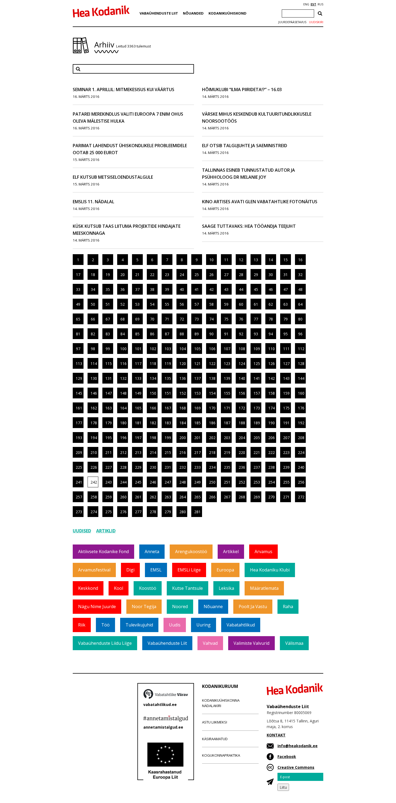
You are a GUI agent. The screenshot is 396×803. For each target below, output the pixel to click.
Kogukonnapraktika (221, 755)
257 (79, 496)
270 (271, 496)
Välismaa (294, 643)
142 (271, 378)
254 (271, 482)
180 (123, 422)
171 (227, 408)
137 (197, 378)
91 (226, 333)
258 (94, 496)
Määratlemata (264, 588)
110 (271, 348)
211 (108, 452)
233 (197, 467)
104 (182, 348)
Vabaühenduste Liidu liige (105, 643)
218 (212, 452)
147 (108, 393)
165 (138, 408)
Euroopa (225, 570)
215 (168, 452)
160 (301, 393)
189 (256, 422)
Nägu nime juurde (97, 606)
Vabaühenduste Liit (159, 13)
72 (182, 319)
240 (301, 467)
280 (182, 511)
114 (94, 363)
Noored (180, 606)
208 (301, 437)
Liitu (283, 787)
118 (153, 363)
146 (94, 393)
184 (182, 422)
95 (285, 333)
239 (286, 467)
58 (211, 304)
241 (79, 482)
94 (271, 333)
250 (212, 482)
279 (168, 511)
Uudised (82, 531)
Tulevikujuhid (139, 625)
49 (78, 304)
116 (123, 363)
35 (108, 289)
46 (271, 289)
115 (108, 363)
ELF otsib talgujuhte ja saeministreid (244, 146)
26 (211, 274)
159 (286, 393)
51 (108, 304)
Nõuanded (193, 13)
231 (168, 467)
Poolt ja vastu (253, 606)
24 (182, 274)
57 (196, 304)
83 (108, 333)
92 (241, 333)
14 (271, 259)
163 (108, 408)
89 (196, 333)
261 (138, 496)
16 (300, 259)
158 (271, 393)
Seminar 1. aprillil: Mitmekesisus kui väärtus (123, 89)
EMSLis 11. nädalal (93, 202)
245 (138, 482)
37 (137, 289)
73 (196, 319)
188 (242, 422)
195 (108, 437)
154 (212, 393)
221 (256, 452)
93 (256, 333)
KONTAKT (276, 734)
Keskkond (88, 588)
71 (167, 319)
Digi (130, 570)
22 (152, 274)
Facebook (286, 756)
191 (286, 422)
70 (152, 319)
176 (301, 408)
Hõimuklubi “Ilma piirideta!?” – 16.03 (242, 89)
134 (153, 378)
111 (286, 348)
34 (93, 289)
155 (227, 393)
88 (182, 333)
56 (182, 304)
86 (152, 333)
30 (271, 274)
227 (108, 467)
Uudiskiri (316, 22)
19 (108, 274)
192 (301, 422)
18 (93, 274)
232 (182, 467)
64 (300, 304)
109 (256, 348)
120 (182, 363)
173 (256, 408)
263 (168, 496)
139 (227, 378)
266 (212, 496)
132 (123, 378)
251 (227, 482)
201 (197, 437)
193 (79, 437)
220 (242, 452)
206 (271, 437)
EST (313, 4)
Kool (118, 588)
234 (212, 467)
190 (271, 422)
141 (256, 378)
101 (138, 348)
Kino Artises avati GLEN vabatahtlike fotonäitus (259, 202)
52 (122, 304)
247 (168, 482)
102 (153, 348)
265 (197, 496)
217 (197, 452)
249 (197, 482)
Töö (105, 625)
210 (94, 452)
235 (227, 467)
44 (241, 289)
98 (93, 348)
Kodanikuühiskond (227, 13)
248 (182, 482)
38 (152, 289)
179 (108, 422)
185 (197, 422)
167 (168, 408)
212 (123, 452)
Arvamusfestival (94, 570)
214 (153, 452)
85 (137, 333)
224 (301, 452)
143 (286, 378)
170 (212, 408)
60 (241, 304)
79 (285, 319)
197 (138, 437)
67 (108, 319)
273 (79, 511)
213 (138, 452)
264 (182, 496)
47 (285, 289)
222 (271, 452)
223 (286, 452)
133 (138, 378)
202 (212, 437)
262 (153, 496)
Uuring (203, 625)
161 (79, 408)
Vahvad (210, 643)
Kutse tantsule (187, 588)
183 (168, 422)
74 (211, 319)
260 (123, 496)
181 (138, 422)
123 (227, 363)
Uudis (174, 625)
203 (227, 437)
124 (242, 363)
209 (79, 452)
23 (167, 274)
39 (167, 289)
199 (168, 437)
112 (301, 348)
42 (211, 289)
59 (226, 304)
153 (197, 393)
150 (153, 393)
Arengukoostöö (191, 551)
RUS (320, 4)
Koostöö (147, 588)
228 (123, 467)
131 (108, 378)
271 (286, 496)
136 (182, 378)
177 (79, 422)
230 (153, 467)
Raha (288, 606)
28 (241, 274)
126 (271, 363)
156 (242, 393)
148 (123, 393)
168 (182, 408)
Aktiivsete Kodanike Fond (103, 551)
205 (256, 437)
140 (242, 378)
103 (168, 348)
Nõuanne (213, 606)
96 (300, 333)
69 (137, 319)
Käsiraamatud (215, 738)
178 (94, 422)
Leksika (226, 588)
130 (94, 378)
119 (168, 363)
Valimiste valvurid (251, 643)
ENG (306, 4)
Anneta (152, 551)
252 (242, 482)
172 (242, 408)
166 (153, 408)
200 (182, 437)
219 (227, 452)
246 (153, 482)
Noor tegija (144, 606)
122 (212, 363)
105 (197, 348)
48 (300, 289)
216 (182, 452)
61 (256, 304)
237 (256, 467)
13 (256, 259)
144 (301, 378)
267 (227, 496)
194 (94, 437)
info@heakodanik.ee (297, 745)
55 (167, 304)
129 (79, 378)
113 (79, 363)
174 (271, 408)
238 (271, 467)
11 (226, 259)
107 (227, 348)
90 (211, 333)
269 (256, 496)
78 (271, 319)
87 (167, 333)
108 (242, 348)
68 (122, 319)
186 (212, 422)
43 (226, 289)
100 (123, 348)
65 (78, 319)
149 (138, 393)
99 (108, 348)
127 (286, 363)
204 (242, 437)
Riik (81, 625)
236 (242, 467)
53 (137, 304)
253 (256, 482)
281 (197, 511)
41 (196, 289)
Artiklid (106, 531)
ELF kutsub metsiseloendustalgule (113, 177)
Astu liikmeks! (214, 722)
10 (211, 259)
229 (138, 467)
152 (182, 393)
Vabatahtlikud (241, 625)
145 (79, 393)
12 (241, 259)
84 (122, 333)
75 (226, 319)
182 (153, 422)
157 (256, 393)
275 (108, 511)
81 (78, 333)
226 (94, 467)
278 (153, 511)
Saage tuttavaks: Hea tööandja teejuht (249, 226)
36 (122, 289)
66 (93, 319)
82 (93, 333)
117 (138, 363)
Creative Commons (295, 767)
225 (79, 467)
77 (256, 319)
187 (227, 422)
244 (123, 482)
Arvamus (263, 551)
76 (241, 319)
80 (300, 319)
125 (256, 363)
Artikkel (231, 551)
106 (212, 348)
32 (300, 274)
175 (286, 408)
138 (212, 378)
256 (301, 482)
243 (108, 482)
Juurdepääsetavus (292, 22)
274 (94, 511)
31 (285, 274)
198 (153, 437)
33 (78, 289)
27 (226, 274)
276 (123, 511)
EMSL (156, 570)
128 (301, 363)
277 (138, 511)
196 (123, 437)
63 (285, 304)
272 (301, 496)
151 (168, 393)
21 (137, 274)
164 (123, 408)
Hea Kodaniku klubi (270, 570)
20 (122, 274)
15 (285, 259)
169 (197, 408)
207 (286, 437)
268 (242, 496)
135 (168, 378)
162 (94, 408)
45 (256, 289)
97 (78, 348)
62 (271, 304)
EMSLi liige (189, 570)
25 (196, 274)
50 (93, 304)
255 (286, 482)
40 (182, 289)
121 (197, 363)
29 (256, 274)
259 (108, 496)
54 (152, 304)
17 (78, 274)
